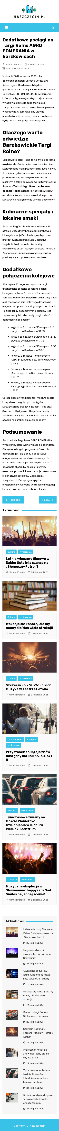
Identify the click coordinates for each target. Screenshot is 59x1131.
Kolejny (46, 500)
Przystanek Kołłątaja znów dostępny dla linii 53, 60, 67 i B (29, 756)
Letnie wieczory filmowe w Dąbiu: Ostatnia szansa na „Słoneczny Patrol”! (27, 563)
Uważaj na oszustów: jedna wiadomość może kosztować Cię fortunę (36, 974)
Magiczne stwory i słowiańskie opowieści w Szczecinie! (37, 954)
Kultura (11, 552)
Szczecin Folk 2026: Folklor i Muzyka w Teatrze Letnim (29, 687)
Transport (11, 68)
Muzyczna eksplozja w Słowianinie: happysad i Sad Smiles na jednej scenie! (28, 890)
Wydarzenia (23, 68)
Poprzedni (14, 500)
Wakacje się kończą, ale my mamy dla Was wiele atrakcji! (29, 626)
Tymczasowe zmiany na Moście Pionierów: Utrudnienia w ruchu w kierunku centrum (25, 823)
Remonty (12, 810)
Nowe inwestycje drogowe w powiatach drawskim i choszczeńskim (38, 1099)
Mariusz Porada (13, 64)
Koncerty (12, 879)
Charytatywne (15, 739)
